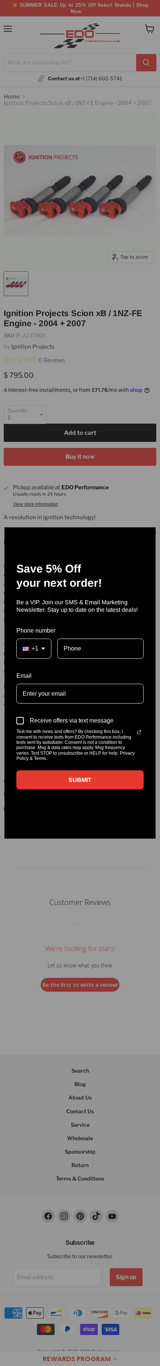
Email (24, 676)
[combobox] (33, 648)
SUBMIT (80, 780)
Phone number (35, 630)
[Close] (147, 536)
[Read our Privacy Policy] (139, 732)
